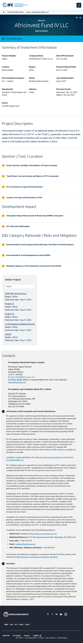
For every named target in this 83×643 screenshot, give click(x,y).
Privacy (40, 638)
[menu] (79, 5)
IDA (11, 624)
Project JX (9, 304)
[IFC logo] (15, 5)
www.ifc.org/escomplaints (52, 457)
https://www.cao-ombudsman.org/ (43, 534)
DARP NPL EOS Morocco (16, 293)
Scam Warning (50, 638)
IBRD (6, 624)
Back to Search (41, 31)
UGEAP (8, 334)
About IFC (6, 635)
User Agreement (30, 638)
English (35, 635)
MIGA (21, 624)
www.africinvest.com (17, 382)
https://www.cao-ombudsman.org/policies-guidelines (37, 557)
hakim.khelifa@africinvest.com (23, 377)
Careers (27, 635)
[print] (76, 18)
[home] (3, 12)
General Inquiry (62, 638)
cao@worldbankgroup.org (25, 544)
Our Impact (17, 635)
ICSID (27, 624)
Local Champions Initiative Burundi (20, 324)
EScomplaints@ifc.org (14, 460)
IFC (16, 624)
